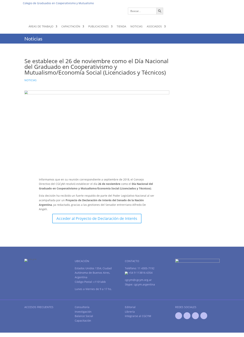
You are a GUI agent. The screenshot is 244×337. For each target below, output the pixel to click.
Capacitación (70, 26)
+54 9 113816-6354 (140, 272)
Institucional (158, 3)
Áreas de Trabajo (41, 26)
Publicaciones (98, 26)
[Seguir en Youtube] (195, 315)
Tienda (121, 26)
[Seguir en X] (187, 315)
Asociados (154, 26)
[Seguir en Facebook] (178, 315)
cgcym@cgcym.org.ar (138, 280)
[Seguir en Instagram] (203, 315)
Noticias (136, 26)
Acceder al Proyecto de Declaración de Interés (96, 218)
